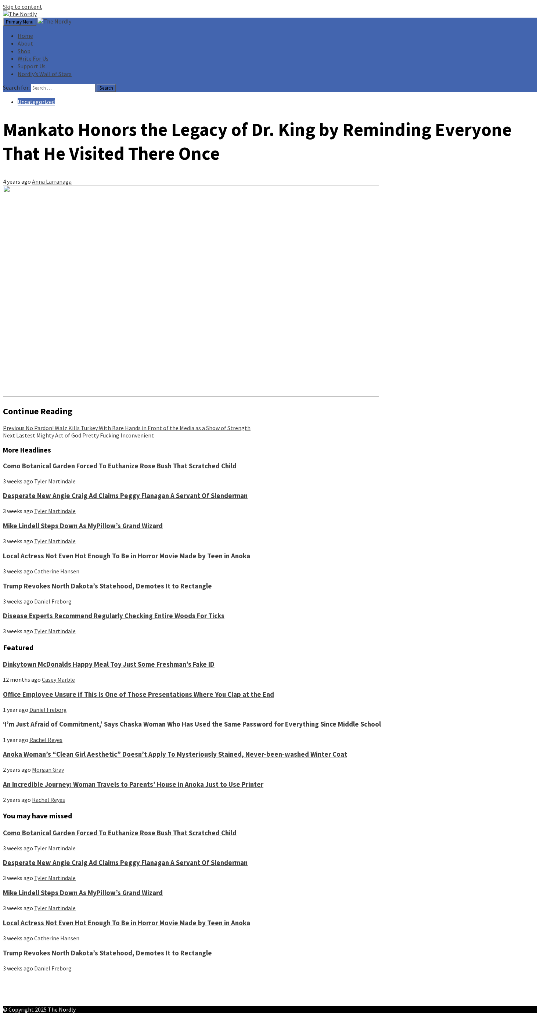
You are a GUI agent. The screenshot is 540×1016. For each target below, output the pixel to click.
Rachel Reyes (45, 739)
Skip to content (22, 6)
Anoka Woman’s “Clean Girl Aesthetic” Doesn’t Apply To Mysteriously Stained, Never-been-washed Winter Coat (175, 754)
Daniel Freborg (53, 601)
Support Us (32, 66)
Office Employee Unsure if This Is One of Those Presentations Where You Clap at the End (138, 694)
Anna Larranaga (52, 181)
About (25, 43)
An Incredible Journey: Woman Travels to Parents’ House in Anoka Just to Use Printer (133, 784)
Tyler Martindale (55, 481)
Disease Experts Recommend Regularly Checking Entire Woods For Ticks (113, 616)
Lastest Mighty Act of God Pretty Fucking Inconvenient (78, 435)
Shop (24, 51)
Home (25, 35)
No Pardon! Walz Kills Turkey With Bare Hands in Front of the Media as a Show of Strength (127, 428)
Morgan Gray (48, 769)
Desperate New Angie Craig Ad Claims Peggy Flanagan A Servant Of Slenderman (125, 495)
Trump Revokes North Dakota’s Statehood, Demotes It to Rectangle (107, 586)
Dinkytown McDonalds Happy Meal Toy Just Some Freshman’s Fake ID (109, 664)
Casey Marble (58, 679)
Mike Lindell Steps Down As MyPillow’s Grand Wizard (83, 526)
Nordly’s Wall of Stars (45, 74)
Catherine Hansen (56, 571)
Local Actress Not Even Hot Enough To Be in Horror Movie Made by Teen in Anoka (126, 556)
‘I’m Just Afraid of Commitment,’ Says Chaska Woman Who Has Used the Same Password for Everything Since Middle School (192, 724)
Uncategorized (36, 101)
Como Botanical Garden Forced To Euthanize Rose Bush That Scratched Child (120, 466)
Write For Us (33, 58)
